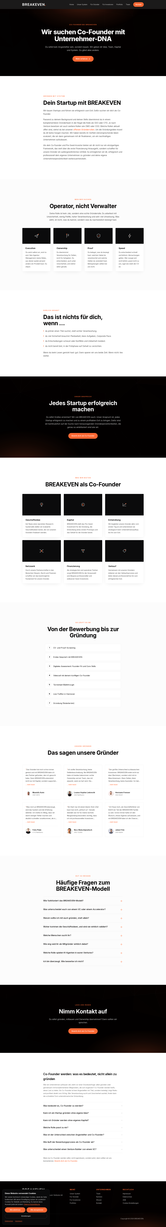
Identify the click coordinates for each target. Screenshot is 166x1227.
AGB (124, 1200)
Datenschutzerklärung (32, 1204)
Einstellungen (26, 1216)
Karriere (99, 1197)
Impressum (127, 1194)
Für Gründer (94, 4)
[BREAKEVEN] (34, 4)
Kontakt (138, 4)
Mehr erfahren (82, 59)
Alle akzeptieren (36, 1210)
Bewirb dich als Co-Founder (83, 436)
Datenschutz (127, 1197)
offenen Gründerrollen (83, 130)
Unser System (82, 4)
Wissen (99, 1200)
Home (71, 4)
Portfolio (119, 4)
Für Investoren (108, 4)
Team (128, 4)
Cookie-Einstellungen (131, 1203)
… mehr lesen (30, 784)
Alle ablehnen (15, 1210)
